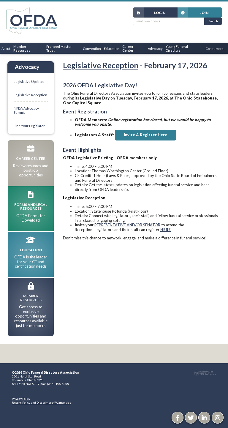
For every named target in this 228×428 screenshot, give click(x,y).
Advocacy (155, 48)
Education (111, 48)
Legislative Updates (29, 81)
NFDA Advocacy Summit (26, 110)
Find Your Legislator (29, 126)
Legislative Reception (100, 65)
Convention (92, 48)
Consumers (214, 48)
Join (204, 12)
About (5, 48)
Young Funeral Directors (177, 48)
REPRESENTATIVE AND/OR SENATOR (127, 224)
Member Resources (21, 48)
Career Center (128, 48)
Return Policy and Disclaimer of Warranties (41, 402)
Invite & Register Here (145, 134)
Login (160, 12)
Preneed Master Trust (59, 48)
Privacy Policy (21, 398)
